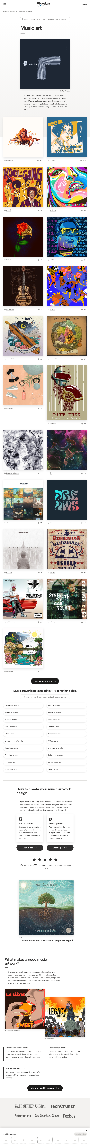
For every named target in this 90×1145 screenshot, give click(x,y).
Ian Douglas (66, 91)
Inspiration (14, 11)
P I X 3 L (9, 572)
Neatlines (9, 260)
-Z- (51, 473)
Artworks (22, 11)
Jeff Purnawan (10, 622)
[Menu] (4, 4)
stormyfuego (10, 309)
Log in (84, 4)
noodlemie (53, 210)
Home (5, 11)
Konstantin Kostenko (12, 473)
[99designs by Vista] (44, 4)
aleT (51, 523)
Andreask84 (10, 359)
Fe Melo (52, 160)
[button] (86, 1130)
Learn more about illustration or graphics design (46, 940)
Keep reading (61, 1057)
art (66, 107)
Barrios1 (52, 572)
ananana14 (9, 408)
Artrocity (52, 622)
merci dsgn (9, 160)
